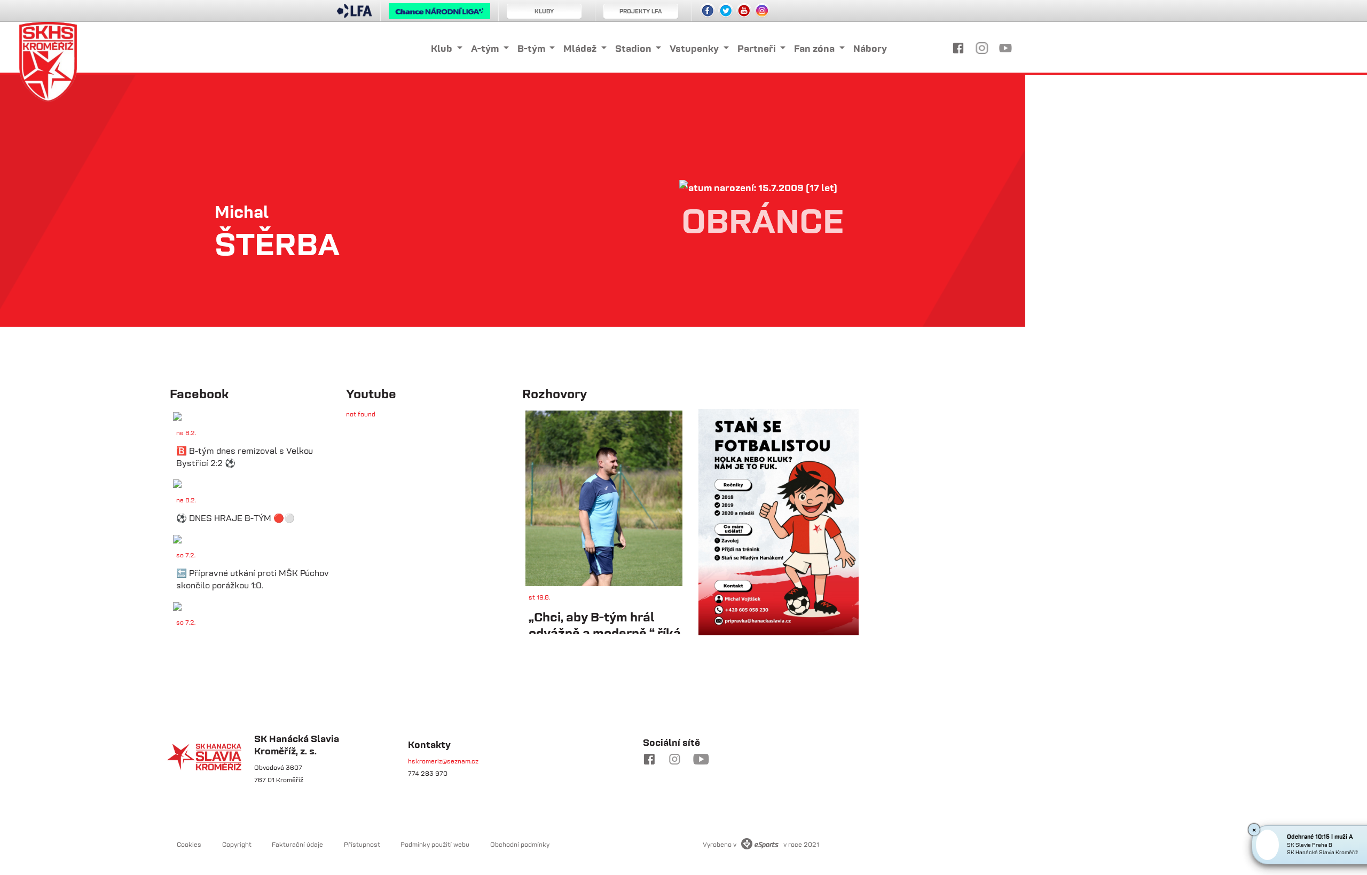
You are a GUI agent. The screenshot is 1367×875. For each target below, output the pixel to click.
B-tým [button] (532, 48)
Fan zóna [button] (815, 48)
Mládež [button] (581, 48)
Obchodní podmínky (519, 844)
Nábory (870, 48)
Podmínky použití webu (434, 844)
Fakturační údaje (297, 844)
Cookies (189, 844)
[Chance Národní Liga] (439, 14)
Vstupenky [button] (695, 48)
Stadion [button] (634, 48)
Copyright (237, 844)
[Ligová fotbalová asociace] (354, 14)
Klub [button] (442, 48)
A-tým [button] (486, 48)
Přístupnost (362, 844)
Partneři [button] (757, 48)
